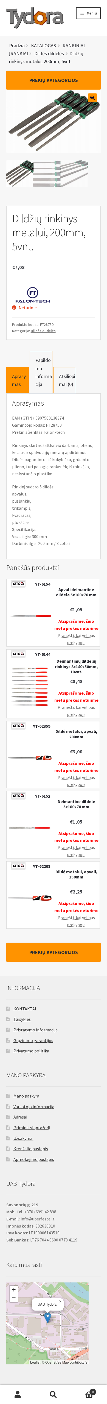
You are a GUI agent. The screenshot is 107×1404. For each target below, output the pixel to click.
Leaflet (35, 1362)
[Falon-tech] (32, 294)
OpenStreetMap (57, 1362)
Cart (82, 1390)
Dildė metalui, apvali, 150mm (76, 874)
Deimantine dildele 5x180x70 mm (76, 804)
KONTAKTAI (24, 1008)
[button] (47, 1317)
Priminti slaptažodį (31, 1127)
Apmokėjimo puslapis (33, 1159)
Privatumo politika (31, 1051)
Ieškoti (53, 1394)
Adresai (20, 1117)
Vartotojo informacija (33, 1106)
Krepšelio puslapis (30, 1148)
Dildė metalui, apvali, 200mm (76, 734)
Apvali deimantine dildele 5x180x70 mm (76, 592)
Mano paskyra (26, 1096)
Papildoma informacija (43, 372)
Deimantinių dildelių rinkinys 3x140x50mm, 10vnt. (76, 666)
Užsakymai (23, 1138)
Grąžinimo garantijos (33, 1040)
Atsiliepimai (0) (67, 380)
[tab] (17, 380)
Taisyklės (22, 1019)
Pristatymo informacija (35, 1030)
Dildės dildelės (43, 330)
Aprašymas (19, 380)
